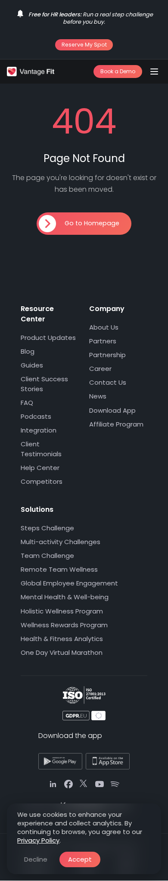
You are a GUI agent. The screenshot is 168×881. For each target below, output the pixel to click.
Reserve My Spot (84, 44)
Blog (27, 351)
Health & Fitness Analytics (62, 638)
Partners (102, 341)
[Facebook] (68, 784)
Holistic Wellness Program (62, 611)
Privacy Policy (38, 840)
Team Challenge (47, 555)
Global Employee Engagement (69, 583)
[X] (84, 784)
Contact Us (107, 382)
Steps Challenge (47, 527)
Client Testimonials (41, 448)
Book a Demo (117, 71)
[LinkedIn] (53, 784)
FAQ (27, 402)
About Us (103, 327)
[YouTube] (99, 784)
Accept (80, 859)
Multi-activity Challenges (60, 541)
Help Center (40, 467)
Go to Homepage (92, 223)
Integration (38, 430)
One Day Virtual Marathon (62, 652)
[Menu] (154, 71)
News (97, 396)
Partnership (107, 354)
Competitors (41, 481)
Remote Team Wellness (59, 569)
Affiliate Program (116, 424)
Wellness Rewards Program (64, 624)
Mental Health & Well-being (65, 597)
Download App (112, 410)
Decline (35, 859)
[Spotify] (115, 784)
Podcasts (36, 416)
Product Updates (48, 337)
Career (100, 368)
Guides (32, 365)
